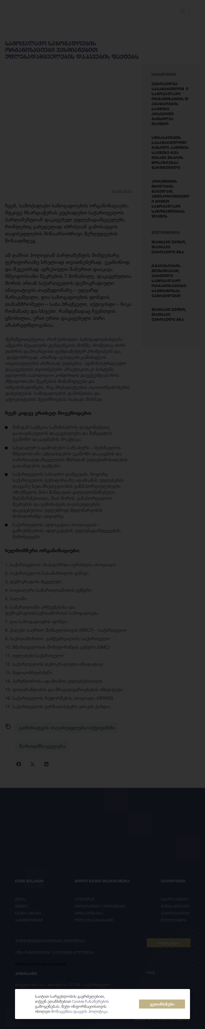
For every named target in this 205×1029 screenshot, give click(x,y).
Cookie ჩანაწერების (90, 1001)
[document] (102, 514)
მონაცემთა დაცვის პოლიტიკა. (79, 1011)
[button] (162, 1004)
